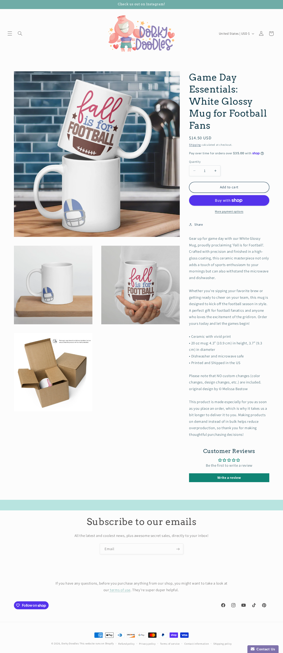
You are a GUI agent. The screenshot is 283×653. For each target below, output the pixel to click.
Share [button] (198, 224)
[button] (10, 33)
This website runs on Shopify (97, 643)
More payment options (229, 211)
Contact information (196, 643)
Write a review (229, 477)
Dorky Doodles (70, 643)
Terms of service (170, 643)
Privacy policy (147, 643)
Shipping (195, 145)
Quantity (195, 162)
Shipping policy (222, 643)
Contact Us (264, 649)
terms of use (119, 589)
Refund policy (126, 643)
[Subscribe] (178, 549)
